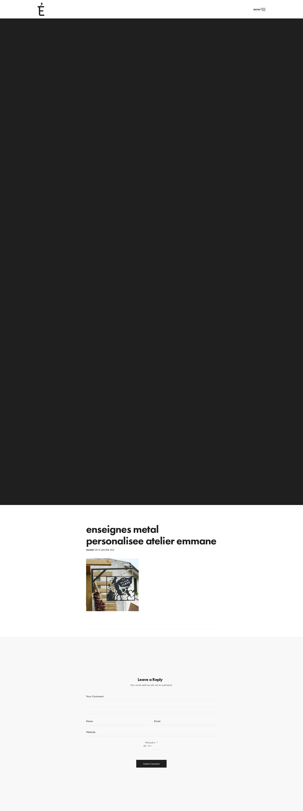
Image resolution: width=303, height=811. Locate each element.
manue (90, 549)
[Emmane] (41, 9)
